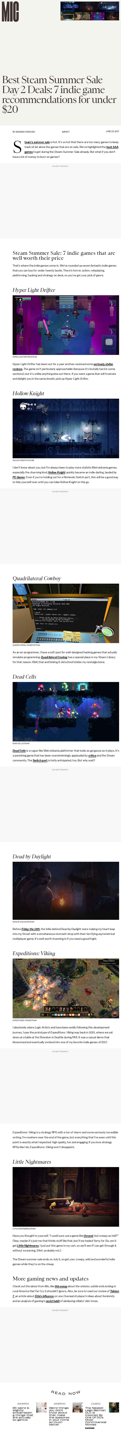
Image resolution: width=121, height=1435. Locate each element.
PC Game (18, 477)
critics (92, 755)
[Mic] (10, 11)
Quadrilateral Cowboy (54, 657)
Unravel (88, 1235)
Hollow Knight (56, 472)
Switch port (40, 760)
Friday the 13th (31, 929)
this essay (61, 1286)
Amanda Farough (25, 132)
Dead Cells (19, 750)
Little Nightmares (28, 1245)
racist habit (53, 1301)
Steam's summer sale (37, 142)
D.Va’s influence (44, 1296)
